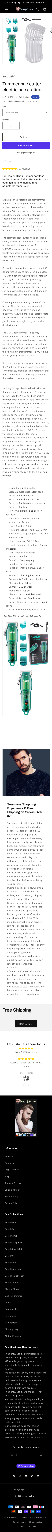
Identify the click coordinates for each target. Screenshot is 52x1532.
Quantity (6, 119)
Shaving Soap (11, 1329)
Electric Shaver (12, 1289)
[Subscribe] (41, 1455)
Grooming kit (11, 1309)
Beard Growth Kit (13, 1249)
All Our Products (13, 1335)
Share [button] (8, 161)
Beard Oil (9, 1255)
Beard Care (10, 1228)
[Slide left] (19, 68)
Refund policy (27, 1517)
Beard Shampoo (13, 1269)
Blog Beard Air (12, 1169)
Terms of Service (13, 1183)
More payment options (26, 152)
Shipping (17, 101)
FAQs (7, 1176)
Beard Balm (11, 1222)
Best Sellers (26, 1023)
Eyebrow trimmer (13, 1295)
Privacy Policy (12, 1203)
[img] (26, 1048)
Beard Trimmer (12, 1282)
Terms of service (19, 1522)
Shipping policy (35, 1522)
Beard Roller (11, 1262)
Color (4, 106)
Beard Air (15, 1517)
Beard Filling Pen (13, 1242)
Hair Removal (11, 1322)
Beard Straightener (14, 1275)
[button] (6, 9)
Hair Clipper (11, 1315)
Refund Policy (12, 1196)
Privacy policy (42, 1517)
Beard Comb (11, 1235)
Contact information (27, 1526)
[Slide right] (32, 68)
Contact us (10, 1162)
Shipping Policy (12, 1189)
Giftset (8, 1302)
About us (9, 1156)
